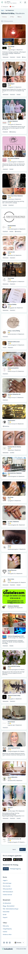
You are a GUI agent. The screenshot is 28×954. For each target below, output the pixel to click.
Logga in (5, 880)
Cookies (5, 931)
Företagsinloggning (15, 868)
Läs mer (6, 868)
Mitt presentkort (7, 889)
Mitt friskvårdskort (8, 891)
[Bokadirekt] (2, 2)
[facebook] (10, 942)
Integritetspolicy (7, 928)
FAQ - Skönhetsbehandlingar (10, 909)
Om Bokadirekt (7, 903)
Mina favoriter (6, 886)
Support (5, 917)
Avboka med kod (7, 894)
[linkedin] (7, 942)
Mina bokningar (7, 883)
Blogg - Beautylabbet (8, 906)
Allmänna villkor (7, 934)
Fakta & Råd (6, 911)
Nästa (21, 849)
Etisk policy (6, 926)
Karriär (4, 914)
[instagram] (4, 942)
